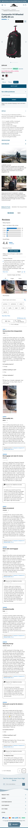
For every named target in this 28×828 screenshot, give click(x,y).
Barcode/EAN (5, 144)
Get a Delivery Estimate (8, 92)
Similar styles (5, 207)
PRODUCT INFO (5, 794)
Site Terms (4, 809)
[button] (10, 62)
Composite (13, 9)
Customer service (7, 802)
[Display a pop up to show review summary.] (8, 19)
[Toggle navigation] (3, 5)
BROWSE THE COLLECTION (19, 207)
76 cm (10, 82)
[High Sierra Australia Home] (14, 6)
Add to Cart (14, 86)
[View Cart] (25, 5)
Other (3, 812)
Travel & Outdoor (6, 9)
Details (4, 111)
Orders (4, 798)
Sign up (23, 784)
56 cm (4, 82)
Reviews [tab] (11, 213)
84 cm (16, 82)
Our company (5, 805)
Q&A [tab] (19, 213)
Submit (14, 99)
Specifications (6, 140)
